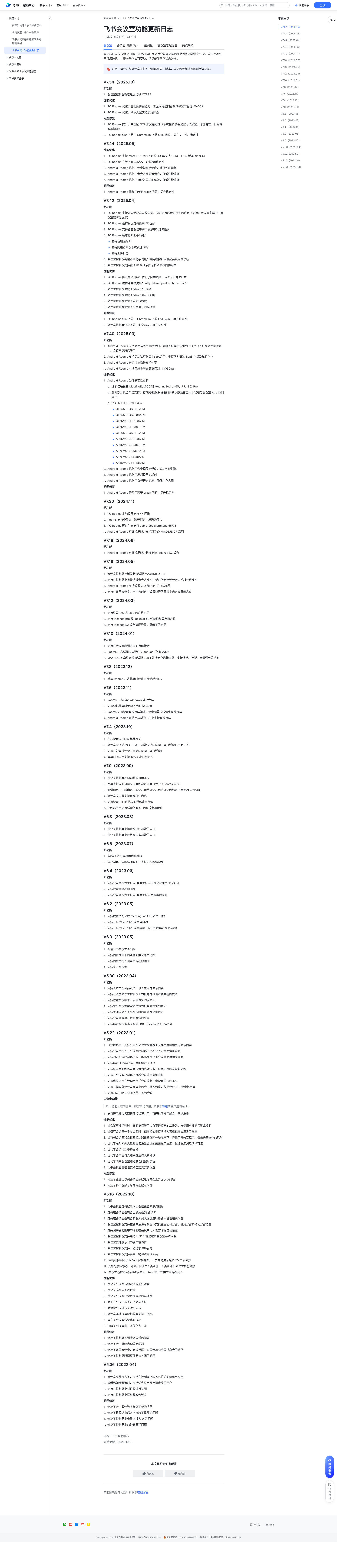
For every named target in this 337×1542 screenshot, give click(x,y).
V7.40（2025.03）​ (291, 46)
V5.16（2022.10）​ (291, 160)
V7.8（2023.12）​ (290, 86)
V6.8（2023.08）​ (291, 113)
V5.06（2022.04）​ (291, 167)
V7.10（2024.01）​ (291, 80)
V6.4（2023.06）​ (291, 126)
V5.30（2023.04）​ (292, 147)
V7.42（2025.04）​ (291, 40)
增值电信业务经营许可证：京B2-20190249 (220, 1537)
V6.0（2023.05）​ (291, 140)
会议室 (107, 18)
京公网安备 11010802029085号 (181, 1537)
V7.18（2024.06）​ (291, 60)
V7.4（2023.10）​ (290, 100)
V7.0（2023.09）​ (290, 106)
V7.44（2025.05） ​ (292, 33)
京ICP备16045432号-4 (149, 1537)
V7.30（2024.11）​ (291, 53)
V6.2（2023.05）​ (291, 133)
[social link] (66, 1524)
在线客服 (142, 1492)
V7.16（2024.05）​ (291, 66)
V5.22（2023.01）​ (291, 153)
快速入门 (119, 18)
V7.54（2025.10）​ (291, 26)
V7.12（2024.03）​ (291, 73)
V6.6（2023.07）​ (291, 120)
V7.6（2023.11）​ (290, 93)
